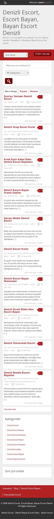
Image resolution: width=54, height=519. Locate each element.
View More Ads (10, 409)
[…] (5, 117)
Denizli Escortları (14, 449)
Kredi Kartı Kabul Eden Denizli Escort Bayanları (18, 160)
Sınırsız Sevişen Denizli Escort (18, 97)
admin (22, 102)
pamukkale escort (28, 381)
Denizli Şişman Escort (16, 459)
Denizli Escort (12, 425)
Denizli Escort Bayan (15, 430)
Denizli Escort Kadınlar (16, 435)
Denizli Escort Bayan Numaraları (16, 280)
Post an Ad (42, 54)
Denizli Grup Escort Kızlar (19, 127)
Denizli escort (13, 102)
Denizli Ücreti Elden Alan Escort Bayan (19, 310)
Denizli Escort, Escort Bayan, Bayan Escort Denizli (21, 22)
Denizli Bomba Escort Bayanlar (17, 374)
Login (47, 3)
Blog (16, 488)
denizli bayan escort (15, 131)
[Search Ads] (8, 81)
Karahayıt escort (15, 381)
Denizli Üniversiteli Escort (19, 343)
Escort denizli (23, 165)
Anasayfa (7, 488)
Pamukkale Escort (12, 494)
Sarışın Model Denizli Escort (16, 219)
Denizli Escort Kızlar (16, 249)
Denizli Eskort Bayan (15, 454)
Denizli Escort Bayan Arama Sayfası (16, 191)
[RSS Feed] (5, 2)
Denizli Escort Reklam (16, 445)
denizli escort (47, 513)
